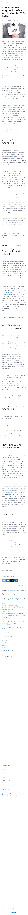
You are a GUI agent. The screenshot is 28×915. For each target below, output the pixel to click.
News (3, 645)
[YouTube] (16, 912)
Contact (4, 777)
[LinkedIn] (14, 912)
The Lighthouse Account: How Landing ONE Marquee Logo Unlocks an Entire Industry (13, 629)
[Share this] (8, 580)
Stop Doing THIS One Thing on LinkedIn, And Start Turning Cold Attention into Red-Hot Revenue (13, 607)
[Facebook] (12, 912)
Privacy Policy (6, 780)
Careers (4, 783)
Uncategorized (6, 650)
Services (4, 775)
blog (3, 640)
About (4, 772)
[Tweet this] (12, 580)
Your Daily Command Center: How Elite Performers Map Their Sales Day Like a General (13, 615)
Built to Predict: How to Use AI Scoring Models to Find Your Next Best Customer (13, 599)
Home (3, 769)
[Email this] (4, 580)
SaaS (3, 648)
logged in (12, 590)
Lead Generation (7, 643)
